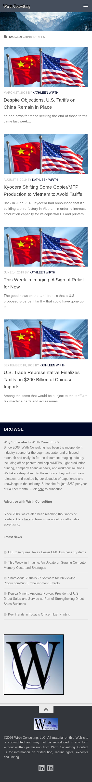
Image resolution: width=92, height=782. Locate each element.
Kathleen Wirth (45, 92)
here (41, 489)
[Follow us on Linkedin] (50, 768)
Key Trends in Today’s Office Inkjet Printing (39, 614)
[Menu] (86, 6)
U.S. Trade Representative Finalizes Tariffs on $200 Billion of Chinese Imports (42, 379)
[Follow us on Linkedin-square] (41, 768)
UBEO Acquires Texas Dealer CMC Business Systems (47, 552)
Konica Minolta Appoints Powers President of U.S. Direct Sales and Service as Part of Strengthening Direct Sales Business (44, 599)
